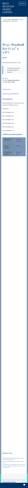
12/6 (6, 82)
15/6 (20, 141)
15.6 (11, 82)
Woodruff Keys (15, 19)
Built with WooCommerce (9, 482)
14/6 (9, 82)
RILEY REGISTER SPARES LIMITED (8, 8)
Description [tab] (6, 89)
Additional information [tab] (10, 93)
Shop (5, 19)
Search (14, 485)
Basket (22, 484)
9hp (14, 82)
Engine (9, 19)
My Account (4, 485)
